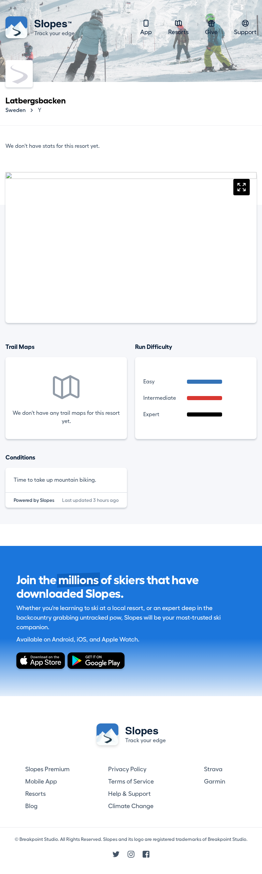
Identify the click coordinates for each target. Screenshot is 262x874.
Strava (213, 769)
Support (245, 32)
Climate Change (131, 806)
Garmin (214, 781)
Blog (31, 806)
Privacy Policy (127, 769)
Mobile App (41, 781)
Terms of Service (131, 781)
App (146, 32)
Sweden (15, 110)
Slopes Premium (47, 769)
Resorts (178, 32)
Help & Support (129, 794)
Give (211, 32)
